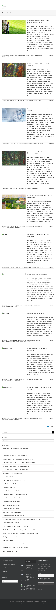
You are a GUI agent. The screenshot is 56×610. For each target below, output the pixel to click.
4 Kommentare (17, 227)
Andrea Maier (6, 55)
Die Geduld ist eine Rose (10, 551)
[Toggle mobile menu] (53, 5)
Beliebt (22, 561)
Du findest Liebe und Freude (11, 505)
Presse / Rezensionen (9, 564)
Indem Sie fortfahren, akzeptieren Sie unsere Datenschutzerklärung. (44, 579)
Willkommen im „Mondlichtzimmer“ (13, 512)
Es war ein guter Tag (9, 487)
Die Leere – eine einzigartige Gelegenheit (15, 455)
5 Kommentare (17, 380)
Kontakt (5, 568)
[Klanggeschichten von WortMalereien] (23, 587)
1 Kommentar (15, 306)
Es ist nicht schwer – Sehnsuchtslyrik (14, 480)
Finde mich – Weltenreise (35, 313)
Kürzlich (28, 561)
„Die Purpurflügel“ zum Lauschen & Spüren (15, 526)
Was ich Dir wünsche (29, 566)
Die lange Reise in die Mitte (11, 508)
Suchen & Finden (13, 341)
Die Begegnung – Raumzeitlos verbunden (15, 494)
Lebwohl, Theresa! (8, 477)
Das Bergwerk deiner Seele (11, 452)
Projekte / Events (5, 227)
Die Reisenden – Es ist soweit (11, 501)
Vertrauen (11, 419)
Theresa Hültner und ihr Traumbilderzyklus (15, 448)
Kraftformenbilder (8, 561)
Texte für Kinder (9, 306)
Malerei (40, 55)
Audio (21, 100)
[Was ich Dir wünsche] (23, 567)
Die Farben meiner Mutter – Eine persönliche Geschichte (19, 530)
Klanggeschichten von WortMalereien (30, 586)
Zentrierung (29, 188)
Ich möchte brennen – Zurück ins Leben (14, 491)
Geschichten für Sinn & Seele (25, 305)
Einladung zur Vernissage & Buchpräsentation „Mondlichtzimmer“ (22, 519)
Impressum (31, 603)
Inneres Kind (28, 55)
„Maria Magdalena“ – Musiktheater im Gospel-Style (18, 459)
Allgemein (20, 55)
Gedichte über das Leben (30, 340)
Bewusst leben (25, 100)
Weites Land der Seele (9, 484)
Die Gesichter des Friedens (11, 522)
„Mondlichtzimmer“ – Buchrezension (13, 515)
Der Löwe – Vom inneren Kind (37, 274)
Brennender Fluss (8, 540)
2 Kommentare (16, 419)
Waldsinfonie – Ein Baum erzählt (12, 473)
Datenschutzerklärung (39, 603)
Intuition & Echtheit (35, 55)
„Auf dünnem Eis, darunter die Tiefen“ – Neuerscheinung (19, 462)
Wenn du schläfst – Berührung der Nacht (30, 577)
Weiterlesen (51, 55)
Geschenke (31, 100)
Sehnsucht (11, 227)
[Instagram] (40, 593)
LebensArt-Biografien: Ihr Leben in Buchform (16, 466)
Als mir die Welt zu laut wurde (11, 498)
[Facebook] (38, 593)
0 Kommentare (10, 56)
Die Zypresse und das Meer (11, 537)
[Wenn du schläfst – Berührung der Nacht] (23, 576)
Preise (5, 571)
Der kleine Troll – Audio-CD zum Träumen (15, 544)
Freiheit (23, 55)
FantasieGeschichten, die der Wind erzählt (15, 547)
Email (39, 573)
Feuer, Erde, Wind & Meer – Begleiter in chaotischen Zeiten (20, 533)
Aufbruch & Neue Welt (23, 379)
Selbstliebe (4, 56)
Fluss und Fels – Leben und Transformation (15, 469)
